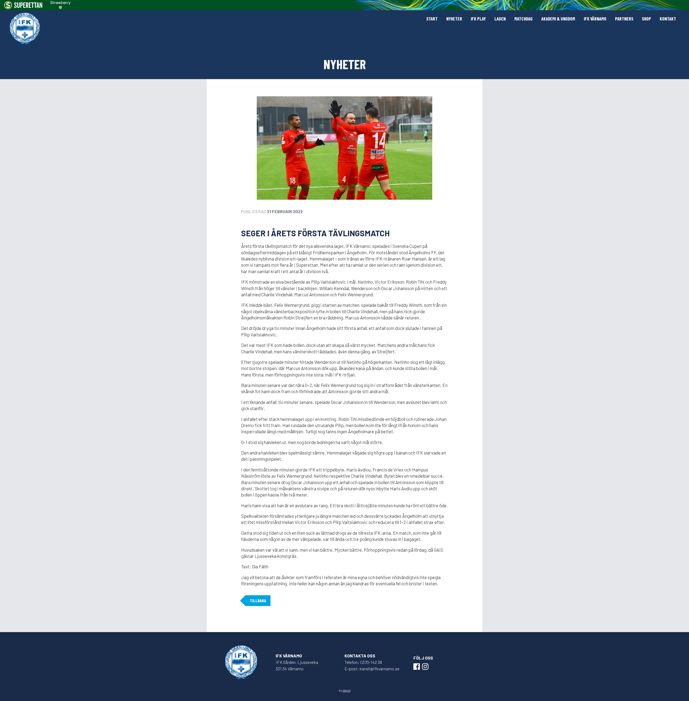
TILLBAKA (258, 600)
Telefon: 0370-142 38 (363, 662)
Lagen (500, 18)
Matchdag (523, 18)
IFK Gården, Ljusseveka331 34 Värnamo (297, 665)
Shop (646, 18)
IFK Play (478, 18)
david (346, 690)
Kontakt (668, 18)
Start (432, 18)
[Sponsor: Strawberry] (60, 5)
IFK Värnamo (595, 18)
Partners (624, 18)
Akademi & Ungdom (558, 18)
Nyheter (454, 18)
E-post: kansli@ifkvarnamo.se (371, 668)
